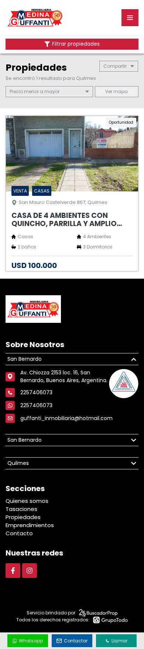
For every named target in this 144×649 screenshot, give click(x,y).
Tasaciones (21, 509)
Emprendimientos (30, 525)
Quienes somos (27, 501)
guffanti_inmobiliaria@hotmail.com (66, 418)
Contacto (19, 533)
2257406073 (36, 405)
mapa (120, 91)
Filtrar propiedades (76, 43)
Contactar (76, 641)
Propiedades (23, 517)
